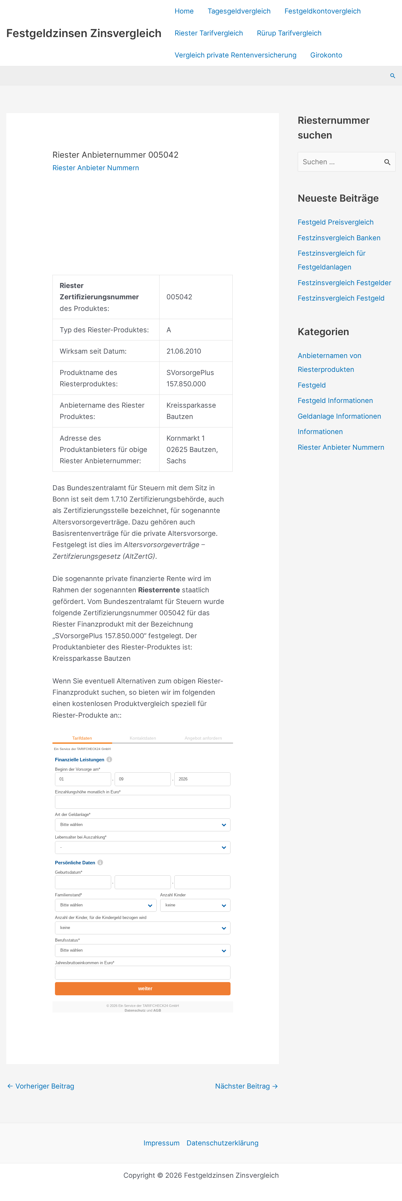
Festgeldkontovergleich (323, 11)
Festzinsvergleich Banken (339, 238)
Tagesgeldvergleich (239, 11)
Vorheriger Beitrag (40, 1086)
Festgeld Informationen (335, 400)
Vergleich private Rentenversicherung (235, 55)
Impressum (162, 1143)
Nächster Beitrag (246, 1086)
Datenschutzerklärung (222, 1143)
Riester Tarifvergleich (209, 33)
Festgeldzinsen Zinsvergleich (83, 33)
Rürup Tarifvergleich (289, 33)
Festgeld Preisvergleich (336, 222)
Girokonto (326, 55)
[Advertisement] (142, 231)
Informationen (320, 431)
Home (184, 11)
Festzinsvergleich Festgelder (344, 283)
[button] (393, 76)
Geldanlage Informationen (339, 416)
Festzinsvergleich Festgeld (341, 298)
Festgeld (312, 385)
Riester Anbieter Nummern (95, 168)
